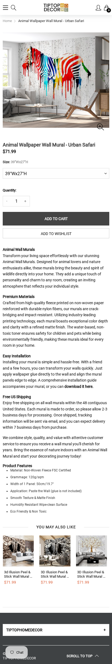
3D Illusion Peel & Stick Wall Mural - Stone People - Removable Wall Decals (54, 574)
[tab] (56, 630)
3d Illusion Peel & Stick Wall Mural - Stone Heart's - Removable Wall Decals (17, 574)
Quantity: (9, 190)
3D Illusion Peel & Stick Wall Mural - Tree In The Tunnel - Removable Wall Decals (90, 574)
